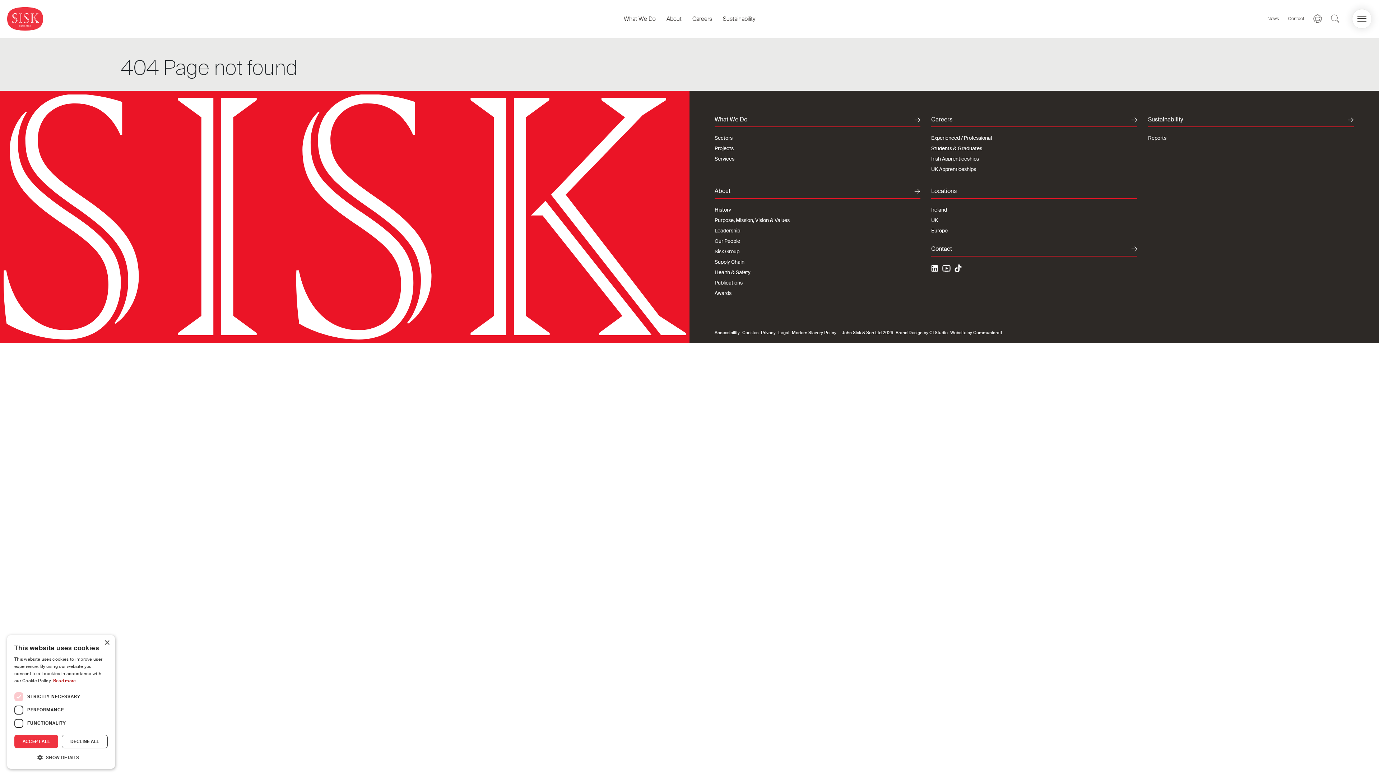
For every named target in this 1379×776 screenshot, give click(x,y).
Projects (724, 148)
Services (724, 159)
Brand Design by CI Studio (922, 333)
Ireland (939, 210)
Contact (1296, 18)
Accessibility (727, 333)
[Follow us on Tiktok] (958, 268)
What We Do (640, 19)
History (723, 210)
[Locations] (1317, 18)
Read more (64, 681)
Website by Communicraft (976, 333)
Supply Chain (729, 262)
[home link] (25, 19)
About (674, 19)
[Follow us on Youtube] (946, 269)
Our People (727, 241)
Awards (723, 293)
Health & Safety (733, 272)
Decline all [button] (84, 741)
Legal (783, 333)
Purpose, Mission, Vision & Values (752, 220)
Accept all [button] (36, 741)
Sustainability (739, 19)
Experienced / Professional (961, 138)
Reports (1157, 138)
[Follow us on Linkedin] (935, 269)
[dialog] (61, 702)
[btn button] (1335, 18)
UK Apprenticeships (953, 169)
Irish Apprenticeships (955, 159)
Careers (702, 19)
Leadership (727, 230)
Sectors (724, 138)
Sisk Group (727, 251)
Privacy (768, 333)
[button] (1362, 19)
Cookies (750, 333)
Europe (939, 230)
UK (934, 220)
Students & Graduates (956, 148)
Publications (729, 283)
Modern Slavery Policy (814, 333)
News (1273, 18)
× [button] (107, 643)
